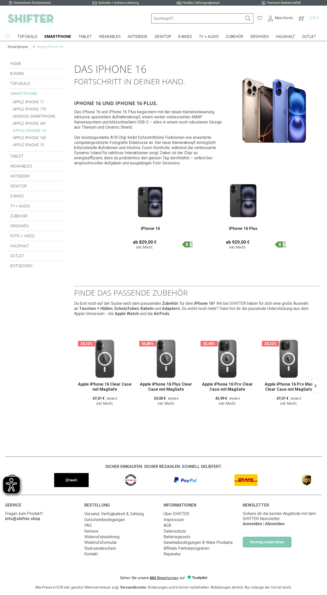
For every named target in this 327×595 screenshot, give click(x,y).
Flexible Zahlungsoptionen (201, 3)
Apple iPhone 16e (29, 138)
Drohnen (19, 226)
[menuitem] (202, 18)
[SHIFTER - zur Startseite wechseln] (31, 18)
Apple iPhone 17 (28, 102)
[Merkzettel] (259, 18)
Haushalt (19, 246)
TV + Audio (20, 206)
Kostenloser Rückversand (32, 3)
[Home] (9, 35)
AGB (167, 525)
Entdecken (21, 266)
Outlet (17, 256)
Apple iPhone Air (29, 123)
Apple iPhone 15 (28, 145)
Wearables (21, 166)
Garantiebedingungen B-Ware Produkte (198, 542)
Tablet (17, 156)
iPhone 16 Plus (243, 228)
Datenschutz (175, 531)
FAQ (88, 525)
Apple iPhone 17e (29, 109)
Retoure (91, 531)
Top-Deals (20, 83)
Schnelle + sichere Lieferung (118, 3)
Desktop (18, 186)
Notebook (20, 176)
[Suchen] (248, 18)
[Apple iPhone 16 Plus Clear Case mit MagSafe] (166, 359)
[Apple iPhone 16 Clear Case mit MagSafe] (105, 359)
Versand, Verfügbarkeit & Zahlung (114, 513)
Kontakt (91, 554)
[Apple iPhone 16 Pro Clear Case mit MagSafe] (227, 359)
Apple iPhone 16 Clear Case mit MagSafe (105, 387)
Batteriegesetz (177, 536)
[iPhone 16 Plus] (243, 200)
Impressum (174, 519)
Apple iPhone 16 (29, 130)
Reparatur (172, 554)
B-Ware (17, 73)
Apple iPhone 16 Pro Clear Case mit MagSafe (227, 387)
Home (15, 63)
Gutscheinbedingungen (104, 519)
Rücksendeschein (100, 548)
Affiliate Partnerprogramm (186, 548)
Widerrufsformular (100, 542)
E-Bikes (17, 196)
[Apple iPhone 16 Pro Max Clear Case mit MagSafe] (289, 359)
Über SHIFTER (176, 513)
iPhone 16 (150, 228)
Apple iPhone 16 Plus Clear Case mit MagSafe (166, 387)
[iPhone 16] (150, 200)
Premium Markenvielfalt (284, 3)
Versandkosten (133, 587)
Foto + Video (22, 236)
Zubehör (19, 216)
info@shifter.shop (22, 518)
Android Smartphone (34, 116)
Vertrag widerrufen (267, 542)
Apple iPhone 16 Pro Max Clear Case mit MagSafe (289, 387)
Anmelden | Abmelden (264, 523)
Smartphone (23, 93)
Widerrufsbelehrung (102, 536)
